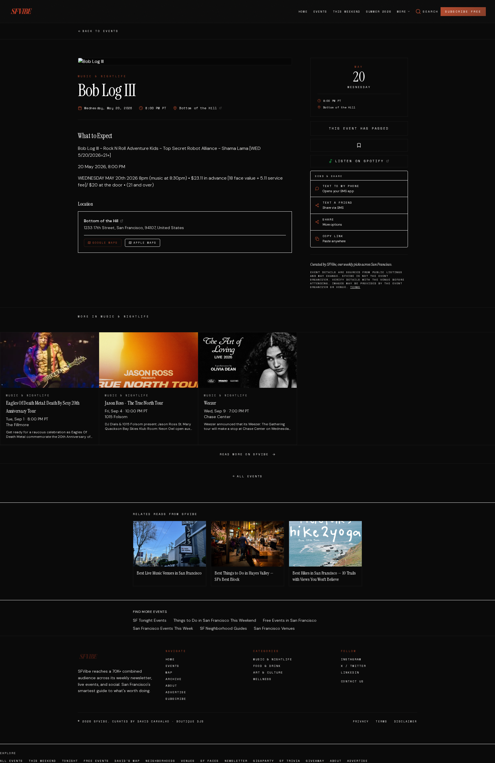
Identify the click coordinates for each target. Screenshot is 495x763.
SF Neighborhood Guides (223, 628)
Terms (355, 287)
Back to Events (100, 31)
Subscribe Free (463, 11)
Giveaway (315, 761)
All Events (250, 476)
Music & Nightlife (272, 659)
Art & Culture (268, 672)
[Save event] (359, 145)
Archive (174, 679)
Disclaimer (405, 721)
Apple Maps (144, 243)
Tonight (70, 761)
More (401, 11)
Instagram (351, 659)
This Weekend (346, 11)
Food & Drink (267, 666)
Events (320, 11)
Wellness (262, 679)
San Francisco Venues (274, 628)
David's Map (127, 761)
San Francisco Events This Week (163, 628)
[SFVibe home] (21, 11)
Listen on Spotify (359, 161)
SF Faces (210, 761)
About (171, 685)
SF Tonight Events (149, 620)
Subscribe (176, 699)
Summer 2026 (378, 11)
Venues (188, 761)
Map (169, 672)
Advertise (176, 692)
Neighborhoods (160, 761)
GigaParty (263, 761)
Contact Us (352, 681)
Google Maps (105, 243)
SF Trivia (290, 761)
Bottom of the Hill (101, 220)
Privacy (361, 721)
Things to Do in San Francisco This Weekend (214, 620)
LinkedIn (350, 672)
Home (303, 11)
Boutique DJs (190, 721)
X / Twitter (353, 666)
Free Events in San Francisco (290, 620)
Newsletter (236, 761)
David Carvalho (154, 721)
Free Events (96, 761)
